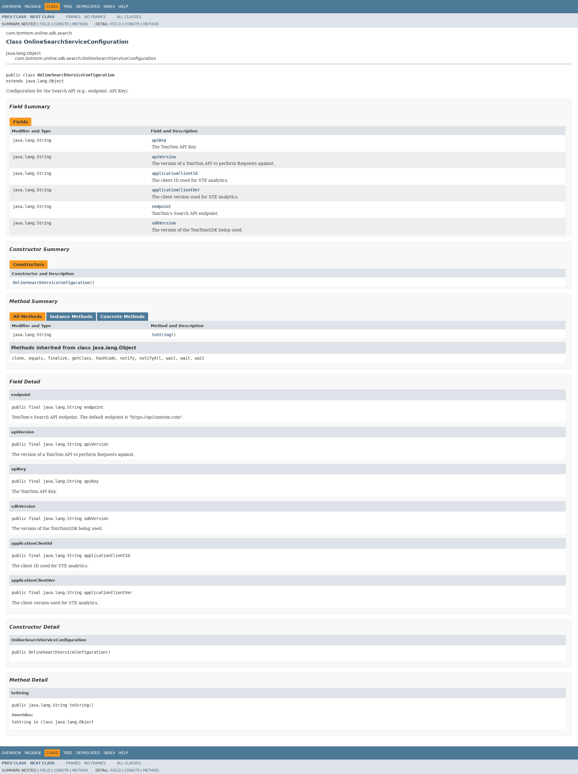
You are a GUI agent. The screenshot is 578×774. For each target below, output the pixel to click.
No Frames (95, 17)
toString (161, 334)
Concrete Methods (122, 316)
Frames (73, 17)
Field (45, 24)
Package (33, 7)
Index (109, 7)
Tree (68, 7)
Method (80, 24)
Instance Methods (71, 316)
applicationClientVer (176, 189)
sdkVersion (164, 223)
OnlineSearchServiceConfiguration (51, 282)
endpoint (161, 206)
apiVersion (164, 156)
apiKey (159, 140)
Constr (61, 24)
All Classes (129, 17)
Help (123, 7)
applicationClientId (174, 173)
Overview (11, 7)
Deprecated (88, 7)
